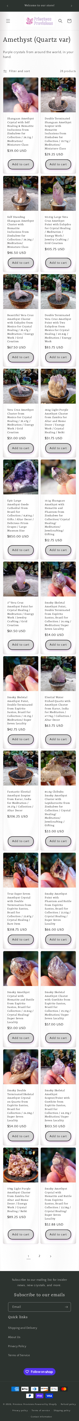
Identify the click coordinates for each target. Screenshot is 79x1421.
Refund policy (68, 1404)
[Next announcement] (71, 5)
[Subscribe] (66, 1307)
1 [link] (28, 1256)
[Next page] (50, 1256)
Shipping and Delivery (22, 1328)
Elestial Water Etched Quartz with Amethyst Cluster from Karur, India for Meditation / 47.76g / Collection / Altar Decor (58, 708)
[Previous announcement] (7, 5)
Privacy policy (20, 1410)
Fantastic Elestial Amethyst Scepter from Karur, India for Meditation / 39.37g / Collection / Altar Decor (20, 801)
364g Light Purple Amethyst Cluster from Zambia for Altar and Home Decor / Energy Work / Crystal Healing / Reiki (56, 421)
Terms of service (41, 1410)
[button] (8, 21)
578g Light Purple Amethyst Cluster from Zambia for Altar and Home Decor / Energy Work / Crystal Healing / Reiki (19, 1200)
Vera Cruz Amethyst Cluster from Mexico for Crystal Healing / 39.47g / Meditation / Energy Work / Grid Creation (20, 421)
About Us (14, 1337)
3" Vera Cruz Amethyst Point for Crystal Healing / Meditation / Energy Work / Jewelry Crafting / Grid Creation (20, 614)
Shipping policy (62, 1410)
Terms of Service (19, 1355)
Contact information (41, 1417)
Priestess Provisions (23, 1404)
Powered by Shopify (46, 1404)
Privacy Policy (17, 1346)
